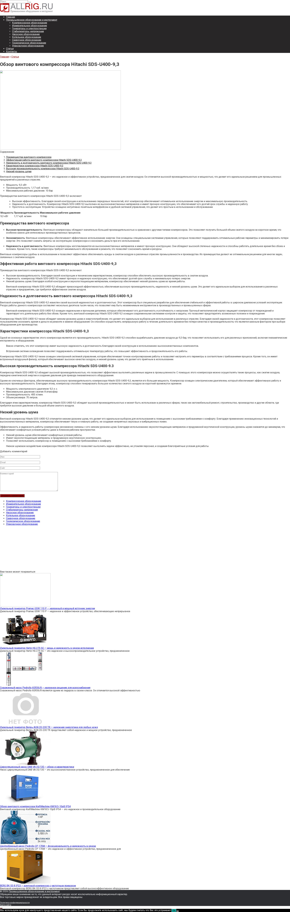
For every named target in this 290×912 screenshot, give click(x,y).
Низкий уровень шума (18, 171)
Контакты (11, 51)
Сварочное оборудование (26, 40)
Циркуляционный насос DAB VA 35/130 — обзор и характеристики (37, 766)
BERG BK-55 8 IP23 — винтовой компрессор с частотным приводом (38, 885)
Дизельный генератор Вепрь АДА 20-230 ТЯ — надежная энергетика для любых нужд (49, 727)
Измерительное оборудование (29, 25)
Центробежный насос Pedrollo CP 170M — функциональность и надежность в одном (48, 846)
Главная (10, 17)
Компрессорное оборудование (29, 22)
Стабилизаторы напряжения (28, 31)
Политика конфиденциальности (15, 902)
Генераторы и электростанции (29, 28)
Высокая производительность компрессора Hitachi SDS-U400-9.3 (42, 168)
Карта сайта (5, 905)
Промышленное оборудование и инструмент (31, 19)
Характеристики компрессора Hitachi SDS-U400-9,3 (34, 165)
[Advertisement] (90, 549)
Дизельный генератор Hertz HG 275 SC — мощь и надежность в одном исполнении (47, 648)
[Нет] (177, 911)
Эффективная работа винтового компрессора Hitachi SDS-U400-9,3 (44, 160)
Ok (174, 910)
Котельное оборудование (26, 37)
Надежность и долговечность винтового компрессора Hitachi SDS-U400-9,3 (49, 162)
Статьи (10, 48)
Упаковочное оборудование (28, 45)
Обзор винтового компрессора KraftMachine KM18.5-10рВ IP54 (35, 806)
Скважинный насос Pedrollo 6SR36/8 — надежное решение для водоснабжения (45, 687)
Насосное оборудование (26, 34)
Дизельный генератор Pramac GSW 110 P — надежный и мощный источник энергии (47, 608)
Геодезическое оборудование (29, 42)
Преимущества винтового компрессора (28, 157)
